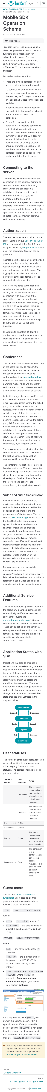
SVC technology (20, 517)
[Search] (38, 3)
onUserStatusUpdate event (16, 620)
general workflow (33, 377)
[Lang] (31, 3)
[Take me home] (18, 3)
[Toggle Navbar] (43, 3)
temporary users (30, 247)
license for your (22, 1054)
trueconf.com (35, 1088)
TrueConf (9, 35)
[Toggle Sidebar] (4, 3)
